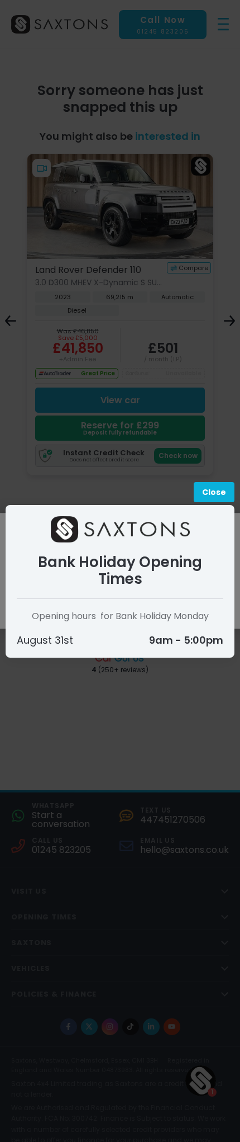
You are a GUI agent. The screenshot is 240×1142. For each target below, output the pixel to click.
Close (214, 492)
